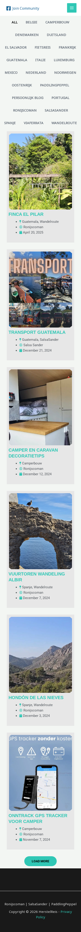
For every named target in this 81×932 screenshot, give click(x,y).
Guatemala (17, 60)
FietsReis (43, 47)
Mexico (11, 72)
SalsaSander (56, 110)
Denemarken (27, 34)
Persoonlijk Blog (27, 97)
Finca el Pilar (26, 214)
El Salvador (16, 47)
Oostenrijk (22, 85)
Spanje (10, 122)
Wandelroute (64, 122)
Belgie (31, 22)
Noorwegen (65, 72)
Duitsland (56, 34)
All (15, 22)
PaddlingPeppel (54, 85)
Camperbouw (57, 22)
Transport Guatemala (37, 332)
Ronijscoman (25, 110)
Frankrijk (67, 47)
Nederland (36, 72)
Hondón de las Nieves (36, 697)
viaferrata (33, 122)
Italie (40, 60)
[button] (40, 861)
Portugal (60, 97)
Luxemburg (64, 60)
